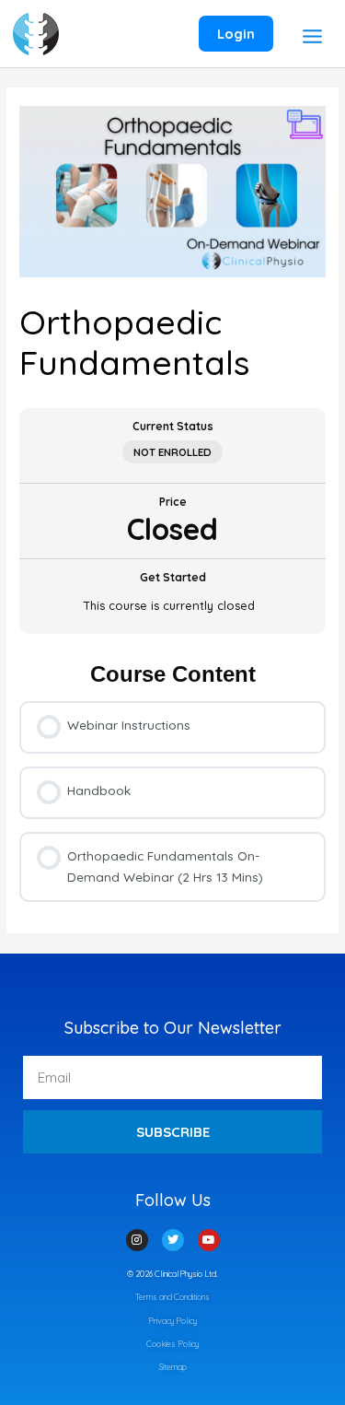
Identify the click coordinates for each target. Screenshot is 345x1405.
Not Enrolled (172, 452)
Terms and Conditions (172, 1297)
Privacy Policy (172, 1321)
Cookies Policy (172, 1344)
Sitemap (173, 1367)
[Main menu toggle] (312, 36)
